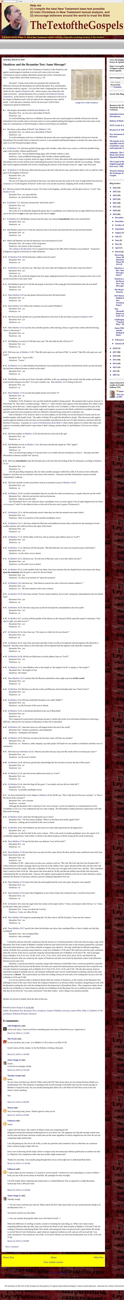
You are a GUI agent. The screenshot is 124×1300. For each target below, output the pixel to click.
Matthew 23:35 (16, 711)
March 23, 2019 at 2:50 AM (18, 1070)
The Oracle (12, 1039)
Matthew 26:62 (16, 817)
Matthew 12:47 (61, 382)
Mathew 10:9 (87, 317)
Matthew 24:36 (16, 762)
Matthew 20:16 (16, 632)
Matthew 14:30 (16, 493)
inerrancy (66, 1010)
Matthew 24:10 (16, 738)
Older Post (98, 1257)
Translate (117, 87)
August (118, 233)
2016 (115, 356)
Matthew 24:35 (27, 752)
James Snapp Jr (14, 1060)
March (118, 252)
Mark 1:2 (86, 1010)
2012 (115, 371)
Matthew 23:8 (15, 700)
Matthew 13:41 (33, 444)
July (117, 236)
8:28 (60, 241)
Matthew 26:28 (46, 795)
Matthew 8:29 (15, 257)
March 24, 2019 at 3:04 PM (18, 1241)
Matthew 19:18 (16, 594)
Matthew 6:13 (8, 192)
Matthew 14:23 (69, 482)
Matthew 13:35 (19, 393)
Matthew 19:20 (16, 607)
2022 (115, 203)
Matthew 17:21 (16, 548)
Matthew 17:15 (16, 537)
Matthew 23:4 (15, 689)
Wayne (10, 1108)
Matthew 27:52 (19, 882)
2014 (115, 363)
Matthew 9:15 (15, 268)
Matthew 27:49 (19, 852)
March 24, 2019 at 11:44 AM (18, 1190)
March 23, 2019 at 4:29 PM (18, 1115)
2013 (115, 367)
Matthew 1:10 (44, 129)
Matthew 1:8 (44, 110)
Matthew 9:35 (18, 295)
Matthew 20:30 (16, 656)
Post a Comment (12, 1247)
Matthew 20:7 (15, 618)
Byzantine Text (30, 1010)
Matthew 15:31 (16, 512)
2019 (115, 214)
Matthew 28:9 (18, 917)
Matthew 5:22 (14, 148)
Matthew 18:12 (16, 569)
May (117, 244)
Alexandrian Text (16, 1010)
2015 (115, 360)
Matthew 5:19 (15, 170)
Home (54, 1257)
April (117, 248)
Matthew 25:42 (16, 784)
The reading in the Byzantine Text (22, 249)
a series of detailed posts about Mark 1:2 (48, 423)
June (117, 240)
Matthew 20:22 (16, 643)
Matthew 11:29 (28, 352)
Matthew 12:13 (16, 366)
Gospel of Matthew (54, 1010)
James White (76, 1010)
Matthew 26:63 (16, 828)
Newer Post (8, 1257)
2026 (115, 188)
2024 (115, 195)
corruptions (41, 1010)
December (119, 217)
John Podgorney (14, 1026)
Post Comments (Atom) (58, 1272)
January (118, 343)
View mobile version (53, 1262)
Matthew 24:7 (15, 727)
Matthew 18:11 (16, 559)
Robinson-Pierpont (20, 1014)
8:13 (27, 230)
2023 (115, 199)
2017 (115, 352)
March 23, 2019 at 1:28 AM (18, 1054)
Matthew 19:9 (15, 583)
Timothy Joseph (14, 1076)
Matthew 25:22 (16, 773)
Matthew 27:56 (19, 893)
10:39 (29, 341)
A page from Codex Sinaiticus (86, 103)
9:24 (28, 284)
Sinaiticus (27, 91)
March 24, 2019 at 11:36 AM (18, 1163)
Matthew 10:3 (18, 306)
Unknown (11, 1121)
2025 (115, 191)
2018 (115, 348)
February (119, 340)
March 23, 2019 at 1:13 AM (18, 1033)
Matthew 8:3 (14, 219)
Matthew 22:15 (19, 678)
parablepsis (7, 1014)
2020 (115, 210)
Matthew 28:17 (19, 928)
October (118, 225)
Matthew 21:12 (16, 667)
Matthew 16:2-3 (16, 523)
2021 (115, 207)
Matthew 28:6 (15, 904)
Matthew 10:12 (19, 328)
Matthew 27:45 (19, 841)
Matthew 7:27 (14, 203)
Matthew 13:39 (31, 434)
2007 (115, 375)
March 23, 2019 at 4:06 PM (18, 1102)
